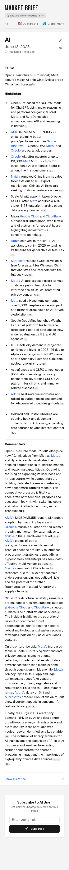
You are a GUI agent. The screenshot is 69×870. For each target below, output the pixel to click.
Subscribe (37, 828)
